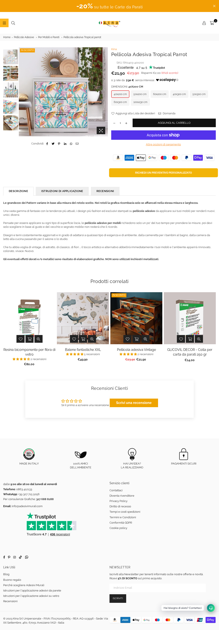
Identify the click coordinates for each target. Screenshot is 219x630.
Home (6, 37)
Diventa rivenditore (122, 495)
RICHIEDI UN (163, 172)
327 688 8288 (45, 499)
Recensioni (10, 601)
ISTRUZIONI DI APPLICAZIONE (62, 191)
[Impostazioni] (204, 23)
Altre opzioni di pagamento (163, 144)
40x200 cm (120, 94)
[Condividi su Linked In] (65, 144)
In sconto (27, 50)
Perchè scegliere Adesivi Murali (23, 585)
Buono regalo (12, 579)
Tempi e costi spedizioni (125, 511)
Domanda (168, 113)
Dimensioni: (127, 86)
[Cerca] (13, 23)
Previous (22, 92)
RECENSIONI (105, 191)
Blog (6, 574)
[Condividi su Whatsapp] (71, 144)
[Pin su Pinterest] (59, 144)
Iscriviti (118, 598)
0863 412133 (24, 489)
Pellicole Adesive (24, 37)
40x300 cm (179, 94)
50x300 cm (199, 94)
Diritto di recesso (120, 506)
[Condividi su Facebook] (47, 144)
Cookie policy (118, 528)
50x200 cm (139, 94)
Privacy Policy (118, 501)
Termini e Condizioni (123, 517)
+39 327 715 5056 (29, 494)
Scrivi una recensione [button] (134, 403)
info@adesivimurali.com (27, 506)
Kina (114, 49)
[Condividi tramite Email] (77, 144)
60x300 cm (120, 102)
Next (105, 90)
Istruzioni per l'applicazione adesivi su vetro (31, 595)
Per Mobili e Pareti (48, 37)
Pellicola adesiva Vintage (136, 350)
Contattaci (116, 490)
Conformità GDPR (121, 522)
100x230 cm (140, 102)
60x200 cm (159, 94)
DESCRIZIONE (18, 191)
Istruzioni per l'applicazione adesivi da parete (32, 590)
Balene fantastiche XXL (83, 350)
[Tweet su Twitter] (53, 144)
